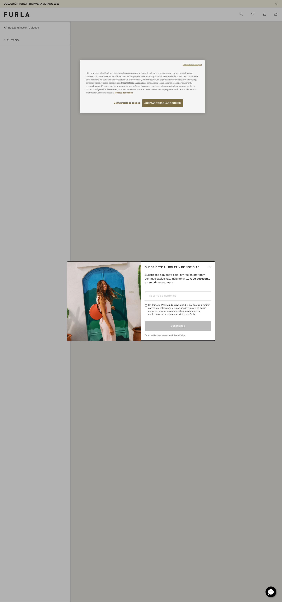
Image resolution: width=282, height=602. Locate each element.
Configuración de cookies (127, 103)
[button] (271, 591)
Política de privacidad (173, 305)
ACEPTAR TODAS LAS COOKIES (162, 103)
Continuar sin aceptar (192, 65)
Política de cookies (124, 93)
